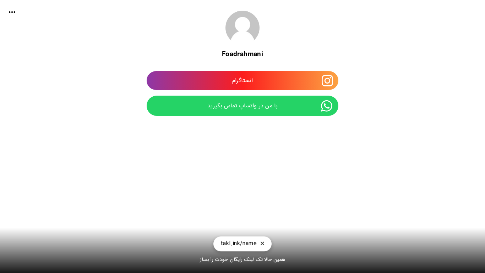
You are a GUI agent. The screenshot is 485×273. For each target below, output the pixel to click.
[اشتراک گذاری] (12, 12)
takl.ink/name (238, 243)
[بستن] (262, 244)
